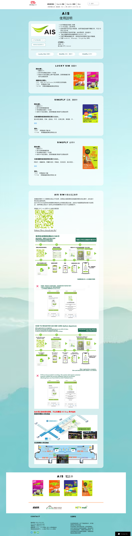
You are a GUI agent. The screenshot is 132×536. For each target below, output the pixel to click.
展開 (35, 123)
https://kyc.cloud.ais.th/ (45, 230)
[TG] (32, 532)
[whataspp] (35, 532)
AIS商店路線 (46, 414)
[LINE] (38, 532)
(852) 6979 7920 (41, 524)
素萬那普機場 (38, 414)
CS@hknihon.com (40, 526)
